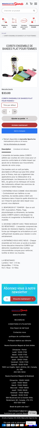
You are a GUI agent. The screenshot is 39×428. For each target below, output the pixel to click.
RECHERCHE (19, 320)
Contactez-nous (19, 332)
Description (6, 149)
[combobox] (16, 10)
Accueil (4, 33)
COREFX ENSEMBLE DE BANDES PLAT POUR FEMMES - (17, 99)
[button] (31, 423)
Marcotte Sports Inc (29, 418)
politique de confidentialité (19, 336)
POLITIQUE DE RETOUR (19, 328)
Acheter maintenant (19, 125)
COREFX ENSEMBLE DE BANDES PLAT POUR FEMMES (20, 35)
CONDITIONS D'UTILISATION (19, 324)
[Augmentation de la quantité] (14, 111)
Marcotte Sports (7, 89)
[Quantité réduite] (4, 111)
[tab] (7, 149)
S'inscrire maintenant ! (22, 299)
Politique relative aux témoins (19, 341)
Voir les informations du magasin (15, 144)
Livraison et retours (21, 149)
